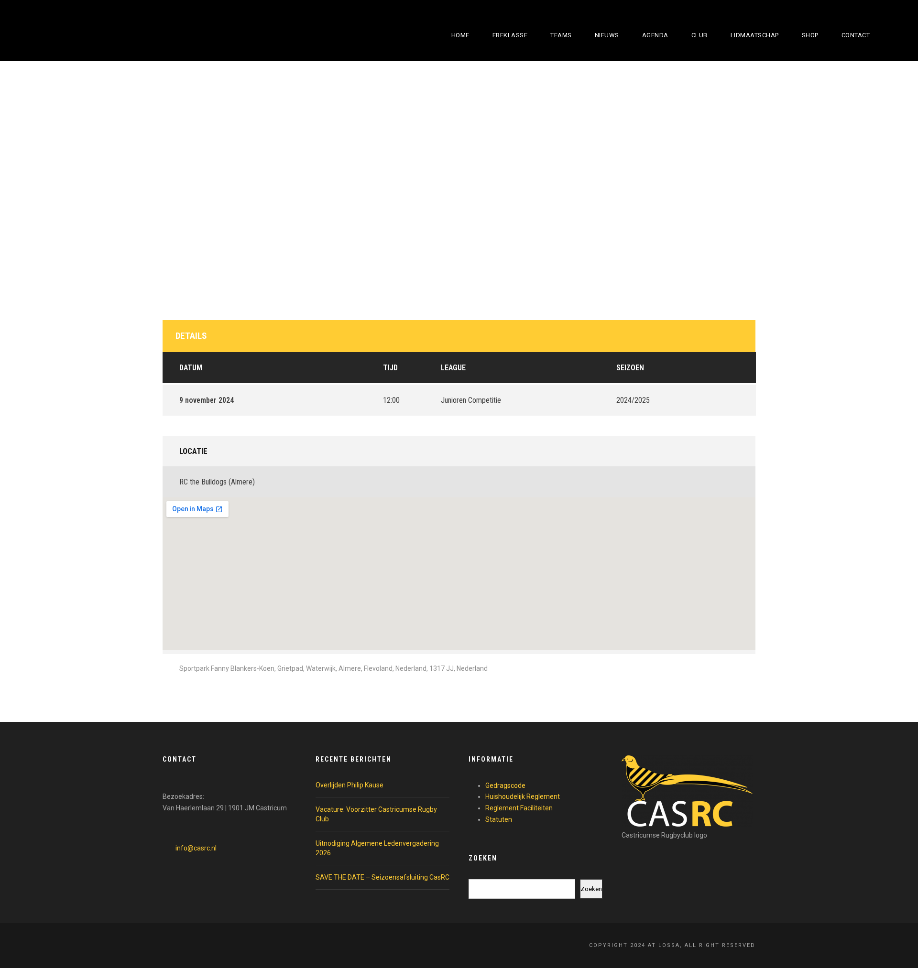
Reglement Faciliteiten (519, 808)
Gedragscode (505, 785)
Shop (810, 35)
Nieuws (607, 35)
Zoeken (591, 889)
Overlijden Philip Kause (349, 785)
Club (699, 35)
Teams (561, 35)
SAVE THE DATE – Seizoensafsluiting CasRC (382, 877)
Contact (856, 35)
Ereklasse (510, 35)
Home (460, 35)
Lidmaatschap (755, 35)
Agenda (655, 35)
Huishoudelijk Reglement (522, 796)
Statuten (498, 819)
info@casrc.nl (196, 848)
